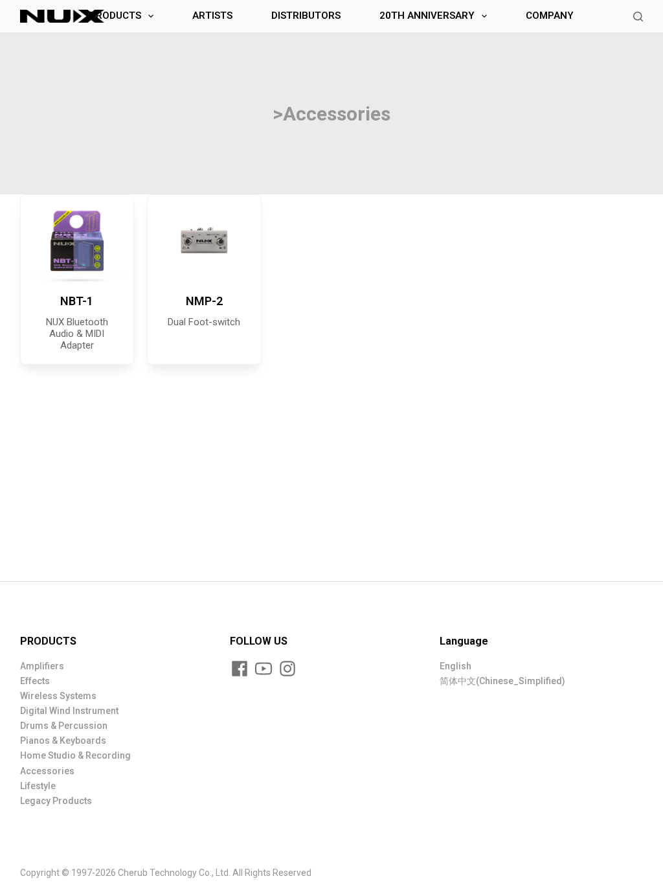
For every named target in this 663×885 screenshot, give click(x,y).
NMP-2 (204, 301)
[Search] (638, 16)
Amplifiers (42, 666)
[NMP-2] (204, 240)
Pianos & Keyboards (63, 740)
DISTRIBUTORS (306, 15)
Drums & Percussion (63, 725)
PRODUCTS (115, 15)
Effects (35, 681)
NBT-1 (76, 301)
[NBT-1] (77, 240)
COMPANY (550, 15)
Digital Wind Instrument (69, 711)
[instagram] (287, 668)
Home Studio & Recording (75, 755)
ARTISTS (212, 15)
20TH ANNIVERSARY (427, 15)
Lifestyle (38, 786)
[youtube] (263, 668)
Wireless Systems (58, 696)
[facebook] (239, 668)
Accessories (47, 771)
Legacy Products (56, 801)
